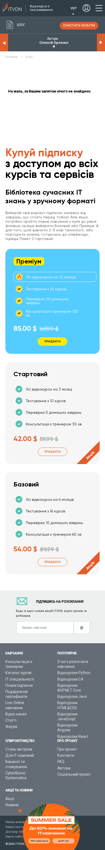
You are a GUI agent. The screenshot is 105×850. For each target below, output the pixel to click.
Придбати (52, 452)
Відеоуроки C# (70, 679)
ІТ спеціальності (19, 679)
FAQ (60, 761)
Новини (12, 805)
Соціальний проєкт (74, 774)
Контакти (65, 755)
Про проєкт (67, 749)
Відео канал (16, 714)
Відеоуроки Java (72, 696)
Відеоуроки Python (73, 673)
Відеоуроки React (72, 736)
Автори (64, 768)
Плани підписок (19, 685)
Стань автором (18, 749)
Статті (10, 720)
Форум (11, 726)
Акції (9, 798)
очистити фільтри (79, 25)
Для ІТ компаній (19, 755)
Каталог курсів (18, 673)
